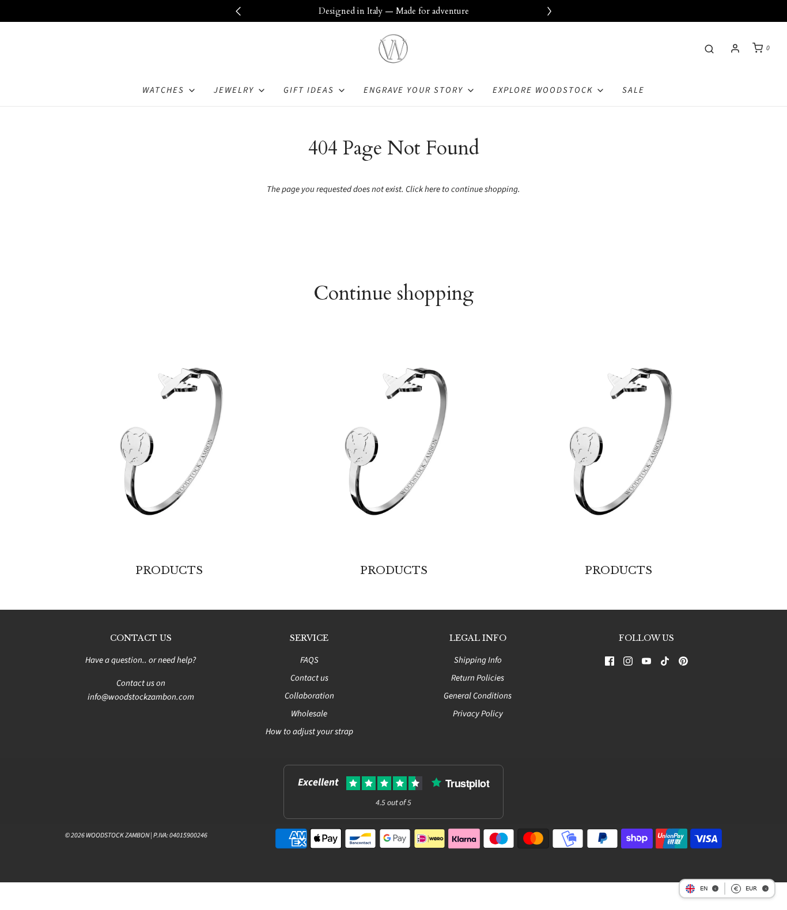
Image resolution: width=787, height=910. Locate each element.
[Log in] (735, 48)
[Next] (549, 11)
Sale (633, 90)
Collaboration (309, 696)
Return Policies (477, 678)
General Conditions (478, 696)
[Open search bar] (709, 48)
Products (169, 570)
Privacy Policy (478, 714)
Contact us (309, 678)
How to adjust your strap (309, 732)
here (432, 189)
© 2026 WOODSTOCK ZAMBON (107, 835)
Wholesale (309, 714)
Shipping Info (478, 660)
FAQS (309, 660)
